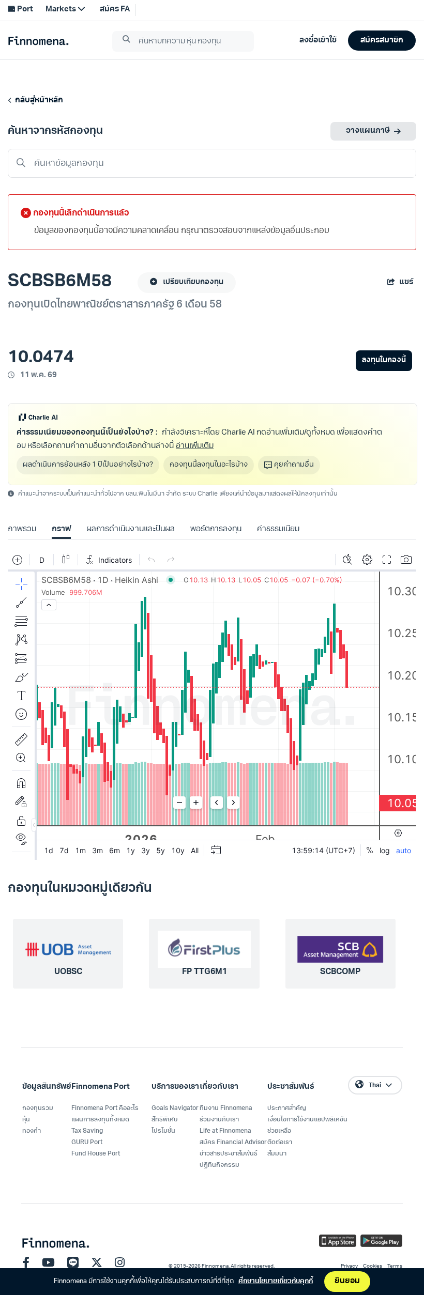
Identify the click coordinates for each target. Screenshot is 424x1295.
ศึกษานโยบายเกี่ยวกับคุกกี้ (275, 1281)
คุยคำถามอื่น (294, 465)
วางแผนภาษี (368, 131)
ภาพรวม (22, 529)
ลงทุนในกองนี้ (384, 360)
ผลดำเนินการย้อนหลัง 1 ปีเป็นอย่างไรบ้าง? (88, 465)
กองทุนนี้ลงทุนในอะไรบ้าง (209, 465)
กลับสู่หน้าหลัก (37, 100)
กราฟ (61, 529)
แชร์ (406, 282)
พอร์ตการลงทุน (215, 529)
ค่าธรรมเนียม (278, 529)
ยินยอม (347, 1281)
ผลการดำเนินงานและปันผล (130, 529)
